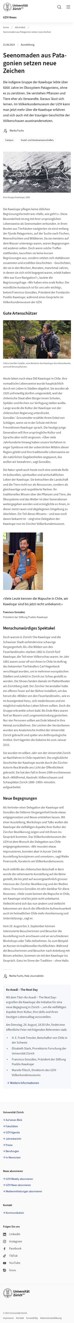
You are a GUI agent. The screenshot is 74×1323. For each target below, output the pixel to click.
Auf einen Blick (14, 1120)
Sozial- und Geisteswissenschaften (37, 140)
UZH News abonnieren (18, 1185)
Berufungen (12, 1151)
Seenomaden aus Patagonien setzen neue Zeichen (27, 32)
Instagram (15, 1241)
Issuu (12, 1270)
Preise (9, 1145)
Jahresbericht (13, 1139)
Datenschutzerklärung (50, 1318)
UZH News (10, 17)
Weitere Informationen (24, 1083)
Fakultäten (12, 1126)
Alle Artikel (20, 27)
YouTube (14, 1263)
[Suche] (59, 6)
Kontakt (20, 1318)
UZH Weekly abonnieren (19, 1179)
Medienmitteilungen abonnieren (24, 1191)
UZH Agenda (13, 1132)
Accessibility (32, 1318)
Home (6, 27)
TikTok (13, 1256)
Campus (9, 140)
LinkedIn (14, 1234)
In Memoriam (13, 1158)
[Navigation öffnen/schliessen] (68, 6)
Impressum (8, 1318)
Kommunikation (15, 1213)
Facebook (15, 1248)
